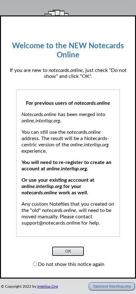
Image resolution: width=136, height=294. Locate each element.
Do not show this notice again (71, 264)
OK (68, 251)
